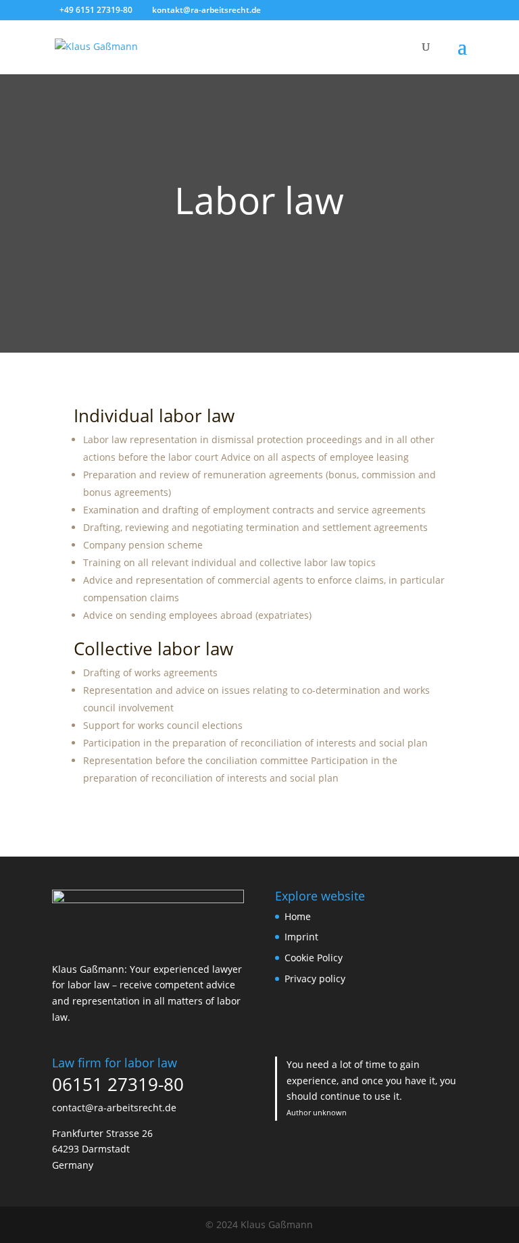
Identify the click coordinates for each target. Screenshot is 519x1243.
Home (298, 916)
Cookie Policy (314, 957)
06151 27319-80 (118, 1084)
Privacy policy (315, 978)
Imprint (301, 936)
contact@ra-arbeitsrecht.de (114, 1107)
